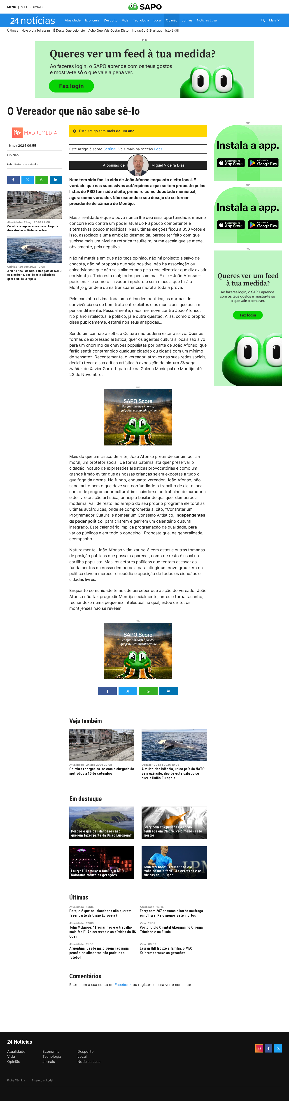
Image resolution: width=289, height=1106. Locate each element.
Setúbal (109, 149)
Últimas (78, 897)
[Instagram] (259, 1048)
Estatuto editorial (42, 1080)
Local (158, 149)
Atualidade (14, 222)
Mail (24, 7)
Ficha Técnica (16, 1080)
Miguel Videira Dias (167, 165)
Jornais (36, 7)
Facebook (123, 984)
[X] (278, 1048)
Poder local (20, 164)
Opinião (13, 155)
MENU (11, 7)
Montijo (34, 164)
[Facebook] (269, 1048)
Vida (143, 923)
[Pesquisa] (263, 20)
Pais (9, 164)
